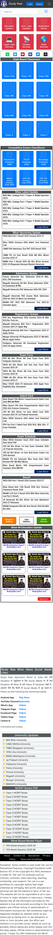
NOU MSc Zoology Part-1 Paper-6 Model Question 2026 (13, 568)
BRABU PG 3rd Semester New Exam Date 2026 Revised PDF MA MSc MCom (26, 460)
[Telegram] (15, 54)
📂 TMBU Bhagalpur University (18, 748)
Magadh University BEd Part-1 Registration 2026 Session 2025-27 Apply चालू (26, 325)
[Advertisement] (26, 641)
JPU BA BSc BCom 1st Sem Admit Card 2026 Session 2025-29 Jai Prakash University (26, 413)
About (7, 855)
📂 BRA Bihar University (15, 740)
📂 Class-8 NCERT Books (15, 821)
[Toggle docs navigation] (46, 11)
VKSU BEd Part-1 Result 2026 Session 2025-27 (23, 236)
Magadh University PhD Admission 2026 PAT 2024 (25, 289)
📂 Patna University (13, 768)
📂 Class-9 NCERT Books (15, 824)
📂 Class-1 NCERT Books (15, 792)
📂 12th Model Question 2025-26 (19, 849)
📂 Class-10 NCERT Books (16, 829)
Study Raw (15, 3)
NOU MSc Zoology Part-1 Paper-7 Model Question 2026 (39, 546)
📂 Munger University (14, 780)
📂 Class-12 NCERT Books (16, 837)
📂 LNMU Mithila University (17, 744)
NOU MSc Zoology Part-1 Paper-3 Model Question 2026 (39, 590)
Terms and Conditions (31, 859)
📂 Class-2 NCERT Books (15, 797)
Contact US (19, 855)
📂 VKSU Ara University (15, 752)
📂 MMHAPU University (15, 784)
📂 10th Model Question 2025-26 (19, 845)
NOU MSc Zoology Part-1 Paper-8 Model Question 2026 (13, 546)
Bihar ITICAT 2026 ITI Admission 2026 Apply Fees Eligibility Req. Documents (26, 385)
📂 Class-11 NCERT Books (15, 833)
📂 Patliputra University (15, 764)
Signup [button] (39, 4)
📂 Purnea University (13, 772)
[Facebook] (30, 54)
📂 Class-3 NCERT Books (15, 800)
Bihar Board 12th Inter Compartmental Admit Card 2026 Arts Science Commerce (26, 407)
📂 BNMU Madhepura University (19, 756)
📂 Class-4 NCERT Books (15, 805)
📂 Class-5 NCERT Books (15, 808)
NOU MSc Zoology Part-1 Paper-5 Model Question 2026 (39, 568)
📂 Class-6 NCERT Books (15, 813)
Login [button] (29, 4)
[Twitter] (38, 54)
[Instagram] (45, 54)
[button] (9, 24)
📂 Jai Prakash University (15, 760)
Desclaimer (34, 855)
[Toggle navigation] (49, 4)
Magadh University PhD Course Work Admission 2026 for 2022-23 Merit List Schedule (26, 297)
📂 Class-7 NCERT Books (15, 816)
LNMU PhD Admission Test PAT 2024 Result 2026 (24, 248)
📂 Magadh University (14, 776)
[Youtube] (23, 54)
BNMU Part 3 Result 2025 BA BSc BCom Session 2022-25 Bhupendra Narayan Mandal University (26, 263)
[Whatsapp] (7, 54)
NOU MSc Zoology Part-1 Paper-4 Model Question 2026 (13, 590)
